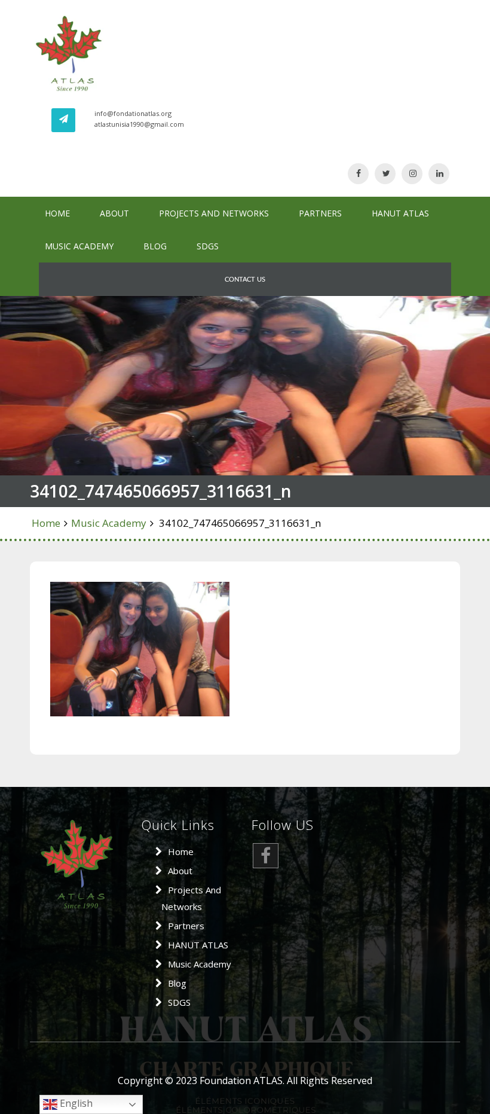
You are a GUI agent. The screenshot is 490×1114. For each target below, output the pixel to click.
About (114, 213)
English (75, 1103)
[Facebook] (358, 173)
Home (57, 213)
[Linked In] (439, 173)
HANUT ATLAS (400, 213)
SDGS (208, 246)
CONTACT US (245, 279)
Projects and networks (214, 213)
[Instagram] (412, 173)
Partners (320, 213)
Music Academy (79, 246)
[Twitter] (385, 173)
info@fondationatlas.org (133, 113)
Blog (155, 246)
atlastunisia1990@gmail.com (139, 124)
